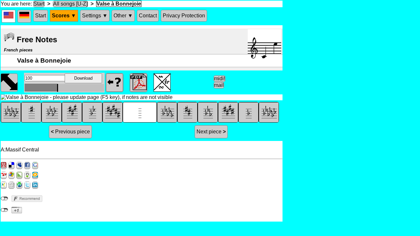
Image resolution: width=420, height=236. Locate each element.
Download (83, 78)
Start (38, 4)
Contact (148, 15)
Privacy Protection (184, 15)
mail (219, 85)
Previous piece (70, 131)
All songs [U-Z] (70, 4)
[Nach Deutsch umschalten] (24, 16)
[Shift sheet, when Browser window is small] (9, 82)
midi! (219, 78)
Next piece (211, 131)
